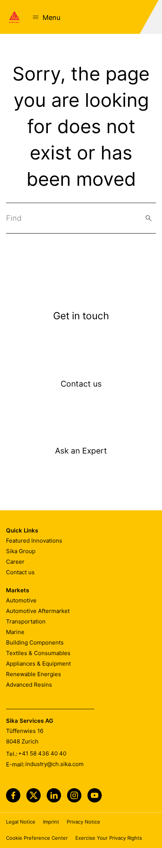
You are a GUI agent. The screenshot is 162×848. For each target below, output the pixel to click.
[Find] (148, 218)
